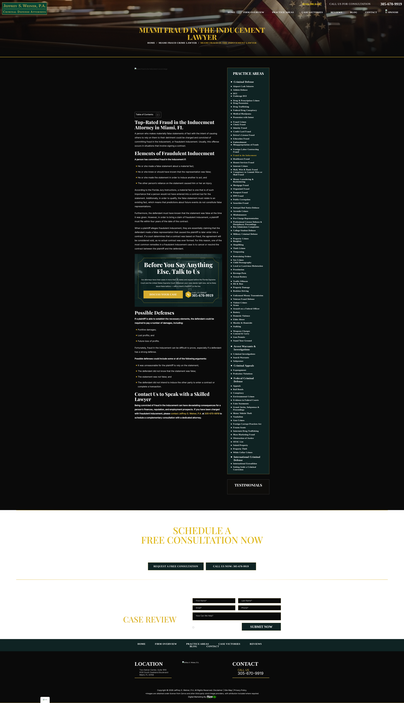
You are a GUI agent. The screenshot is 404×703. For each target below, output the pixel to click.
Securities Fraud (241, 203)
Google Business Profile (209, 670)
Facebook (187, 670)
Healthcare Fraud (241, 159)
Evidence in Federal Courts (246, 400)
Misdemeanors (240, 215)
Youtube (217, 670)
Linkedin (194, 670)
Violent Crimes (240, 303)
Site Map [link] (228, 690)
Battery (236, 312)
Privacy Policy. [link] (240, 690)
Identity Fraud (240, 128)
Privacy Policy (210, 623)
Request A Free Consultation (175, 566)
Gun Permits (239, 337)
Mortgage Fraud (241, 185)
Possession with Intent (243, 117)
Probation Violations (243, 374)
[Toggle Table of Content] (156, 115)
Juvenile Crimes (240, 211)
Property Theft (240, 449)
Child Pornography (242, 262)
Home (231, 12)
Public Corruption (241, 199)
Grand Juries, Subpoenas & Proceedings (246, 408)
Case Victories (312, 12)
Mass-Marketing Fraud (244, 434)
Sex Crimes (238, 260)
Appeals (237, 386)
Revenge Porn (239, 273)
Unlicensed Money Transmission (248, 295)
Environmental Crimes (243, 396)
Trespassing (238, 252)
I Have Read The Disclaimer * (208, 627)
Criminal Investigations (244, 354)
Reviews (336, 12)
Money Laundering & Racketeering (243, 180)
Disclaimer (197, 623)
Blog (353, 12)
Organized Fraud (241, 189)
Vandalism (238, 417)
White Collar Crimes (242, 452)
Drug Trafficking (241, 107)
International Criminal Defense (247, 459)
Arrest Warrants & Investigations (245, 348)
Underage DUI (240, 96)
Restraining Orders (242, 256)
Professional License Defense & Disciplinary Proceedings (247, 223)
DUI (235, 93)
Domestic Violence (241, 316)
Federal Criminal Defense (244, 380)
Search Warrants (241, 357)
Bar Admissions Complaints (246, 227)
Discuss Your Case (163, 294)
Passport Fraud (240, 192)
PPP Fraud (238, 196)
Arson (236, 305)
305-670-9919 (391, 4)
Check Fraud (239, 124)
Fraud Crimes (239, 122)
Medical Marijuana (242, 114)
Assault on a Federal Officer (246, 309)
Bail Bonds (238, 389)
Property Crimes (241, 238)
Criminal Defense (244, 81)
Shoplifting (238, 245)
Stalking (237, 326)
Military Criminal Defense (245, 234)
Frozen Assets (239, 427)
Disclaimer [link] (218, 690)
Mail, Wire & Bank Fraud (245, 169)
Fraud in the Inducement (244, 155)
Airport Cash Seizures (243, 86)
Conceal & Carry (241, 334)
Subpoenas (238, 361)
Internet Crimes (240, 166)
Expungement (239, 370)
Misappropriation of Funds (246, 145)
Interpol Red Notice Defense (246, 208)
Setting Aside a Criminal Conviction (244, 468)
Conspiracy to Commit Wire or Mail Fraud (247, 173)
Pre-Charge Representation (246, 218)
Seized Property (240, 445)
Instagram (202, 670)
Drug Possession (240, 103)
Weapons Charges (241, 331)
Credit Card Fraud (242, 131)
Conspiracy (238, 393)
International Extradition (245, 463)
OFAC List (238, 442)
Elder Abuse (239, 319)
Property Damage (241, 287)
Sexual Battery (240, 277)
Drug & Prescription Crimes (246, 100)
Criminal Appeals (244, 365)
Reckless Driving (241, 291)
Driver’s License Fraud (244, 135)
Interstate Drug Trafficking (246, 431)
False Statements (241, 403)
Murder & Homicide (242, 323)
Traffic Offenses (240, 281)
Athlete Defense (240, 90)
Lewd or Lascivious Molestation (248, 266)
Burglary (237, 241)
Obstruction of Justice (243, 438)
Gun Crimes (239, 420)
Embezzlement (240, 142)
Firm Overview (253, 12)
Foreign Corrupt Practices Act (247, 424)
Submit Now (261, 627)
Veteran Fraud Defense (243, 299)
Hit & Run (238, 284)
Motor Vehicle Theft (242, 413)
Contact (371, 12)
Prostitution (238, 269)
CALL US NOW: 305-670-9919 (231, 566)
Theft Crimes (239, 248)
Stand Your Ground (242, 341)
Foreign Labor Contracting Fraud (246, 150)
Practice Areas (283, 12)
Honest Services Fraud (243, 162)
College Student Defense (244, 230)
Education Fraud (241, 139)
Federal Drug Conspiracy (245, 110)
